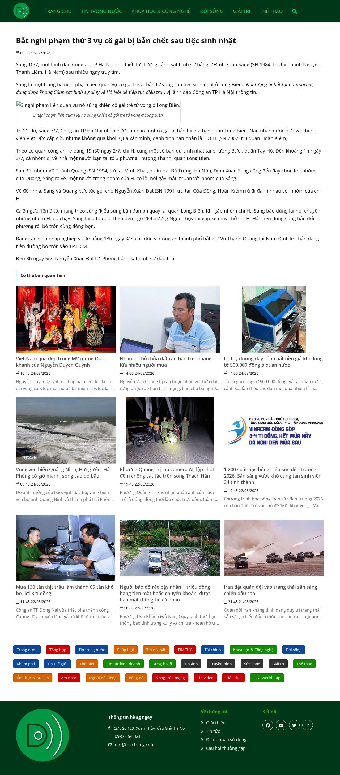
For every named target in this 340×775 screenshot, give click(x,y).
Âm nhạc (69, 677)
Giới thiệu (216, 723)
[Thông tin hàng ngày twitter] (294, 725)
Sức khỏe (252, 663)
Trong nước (27, 649)
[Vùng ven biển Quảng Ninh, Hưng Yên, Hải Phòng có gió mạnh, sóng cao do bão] (66, 430)
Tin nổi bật (155, 649)
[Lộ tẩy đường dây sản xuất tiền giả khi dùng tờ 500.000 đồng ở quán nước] (274, 319)
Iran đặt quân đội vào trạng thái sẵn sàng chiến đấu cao (270, 590)
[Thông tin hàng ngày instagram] (307, 725)
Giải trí (241, 11)
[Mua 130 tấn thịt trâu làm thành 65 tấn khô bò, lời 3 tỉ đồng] (66, 548)
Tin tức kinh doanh (123, 663)
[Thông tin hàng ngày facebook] (267, 725)
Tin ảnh (191, 663)
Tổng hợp (57, 649)
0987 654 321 (127, 736)
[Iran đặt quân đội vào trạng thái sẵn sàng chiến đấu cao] (274, 548)
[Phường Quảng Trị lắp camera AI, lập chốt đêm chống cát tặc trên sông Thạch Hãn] (170, 430)
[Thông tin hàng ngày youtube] (281, 725)
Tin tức (213, 731)
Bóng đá (136, 677)
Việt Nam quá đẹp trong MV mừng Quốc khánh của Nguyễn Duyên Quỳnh (61, 361)
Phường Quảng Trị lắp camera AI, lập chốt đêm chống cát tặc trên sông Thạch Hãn (167, 472)
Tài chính (213, 649)
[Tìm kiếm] (292, 11)
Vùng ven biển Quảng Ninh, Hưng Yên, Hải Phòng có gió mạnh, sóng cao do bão (63, 472)
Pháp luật (125, 649)
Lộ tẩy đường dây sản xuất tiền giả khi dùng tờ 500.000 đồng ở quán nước (273, 361)
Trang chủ (58, 11)
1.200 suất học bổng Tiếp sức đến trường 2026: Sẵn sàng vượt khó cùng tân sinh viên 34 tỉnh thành (272, 475)
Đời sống (211, 11)
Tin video (205, 677)
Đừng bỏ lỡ (162, 663)
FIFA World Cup (266, 677)
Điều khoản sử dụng (226, 740)
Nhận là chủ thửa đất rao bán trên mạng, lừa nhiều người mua (166, 361)
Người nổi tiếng (103, 677)
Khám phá (26, 663)
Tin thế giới (57, 663)
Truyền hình (221, 663)
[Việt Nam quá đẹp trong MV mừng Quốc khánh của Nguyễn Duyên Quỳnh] (66, 319)
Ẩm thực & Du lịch (33, 677)
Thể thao (271, 11)
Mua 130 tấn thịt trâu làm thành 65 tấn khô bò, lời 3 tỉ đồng (65, 590)
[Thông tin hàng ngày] (26, 11)
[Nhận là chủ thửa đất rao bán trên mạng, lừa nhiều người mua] (170, 319)
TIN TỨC (185, 649)
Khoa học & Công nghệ (160, 11)
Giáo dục (233, 677)
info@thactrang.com (134, 745)
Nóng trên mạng (170, 677)
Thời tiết (87, 663)
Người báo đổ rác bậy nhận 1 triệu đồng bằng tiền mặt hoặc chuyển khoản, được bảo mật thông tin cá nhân (165, 593)
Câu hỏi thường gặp (226, 748)
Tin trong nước (101, 11)
